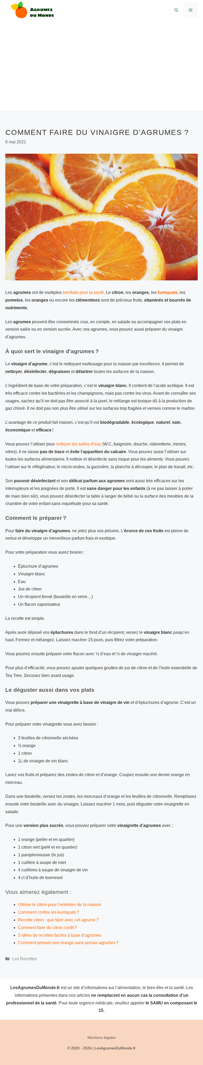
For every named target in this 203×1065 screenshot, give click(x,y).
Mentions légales (101, 1037)
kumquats (168, 292)
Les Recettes (24, 959)
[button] (176, 10)
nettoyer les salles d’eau (78, 444)
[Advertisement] (101, 73)
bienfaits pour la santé (83, 292)
